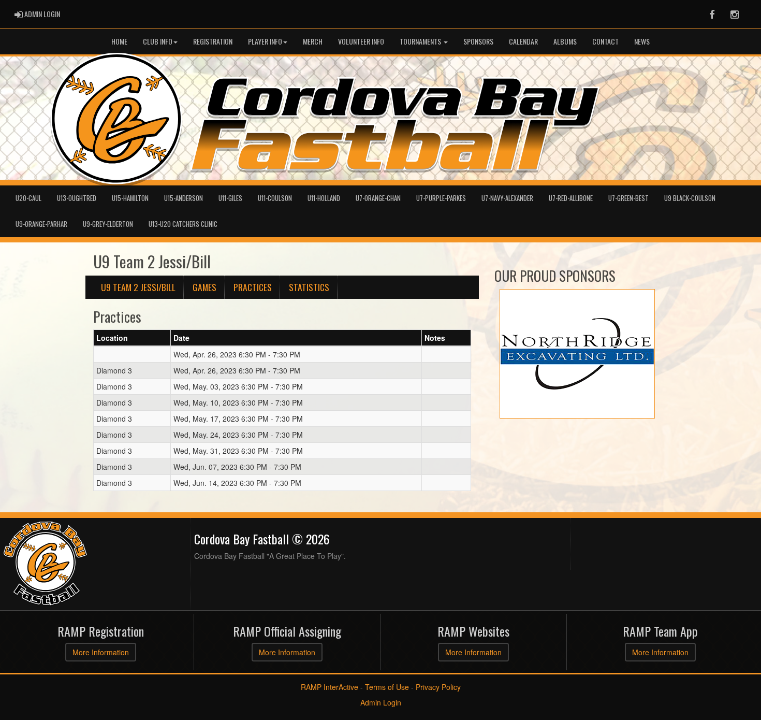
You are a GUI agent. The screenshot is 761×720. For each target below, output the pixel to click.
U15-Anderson (183, 198)
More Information (100, 652)
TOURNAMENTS (421, 41)
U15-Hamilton (130, 198)
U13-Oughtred (76, 198)
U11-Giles (230, 198)
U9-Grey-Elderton (108, 224)
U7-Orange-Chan (378, 198)
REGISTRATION (212, 41)
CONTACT (605, 41)
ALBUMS (565, 41)
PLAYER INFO (265, 41)
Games (204, 287)
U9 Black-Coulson (689, 198)
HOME (119, 41)
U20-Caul (28, 198)
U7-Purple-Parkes (441, 198)
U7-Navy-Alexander (507, 198)
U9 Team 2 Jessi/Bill (138, 287)
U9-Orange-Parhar (41, 224)
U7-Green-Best (628, 198)
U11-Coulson (275, 198)
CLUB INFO (157, 41)
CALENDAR (523, 41)
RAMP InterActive (329, 687)
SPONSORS (478, 41)
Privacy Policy (438, 687)
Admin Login (380, 702)
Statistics (309, 287)
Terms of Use (387, 687)
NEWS (642, 41)
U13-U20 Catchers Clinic (183, 224)
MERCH (313, 41)
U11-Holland (324, 198)
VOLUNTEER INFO (361, 41)
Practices (252, 287)
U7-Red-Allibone (571, 198)
